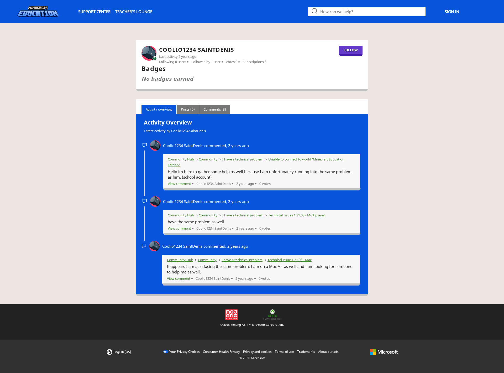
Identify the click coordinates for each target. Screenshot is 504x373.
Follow (351, 50)
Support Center (94, 11)
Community (208, 159)
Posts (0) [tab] (188, 109)
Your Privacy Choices (184, 351)
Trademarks (306, 351)
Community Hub (181, 159)
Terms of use (284, 351)
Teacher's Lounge (133, 11)
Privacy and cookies (257, 351)
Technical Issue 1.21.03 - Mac (289, 259)
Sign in (452, 11)
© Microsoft (252, 358)
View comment (179, 183)
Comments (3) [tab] (214, 109)
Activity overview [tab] (159, 109)
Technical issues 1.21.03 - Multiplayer (296, 215)
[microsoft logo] (384, 351)
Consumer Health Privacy (221, 351)
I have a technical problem (242, 159)
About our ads (328, 351)
